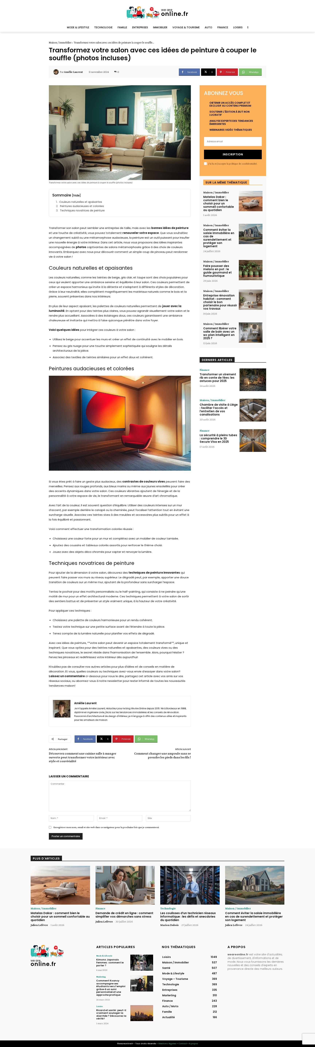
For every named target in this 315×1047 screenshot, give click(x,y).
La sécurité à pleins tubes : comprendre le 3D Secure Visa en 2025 (218, 438)
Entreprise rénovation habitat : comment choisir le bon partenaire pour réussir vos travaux (220, 302)
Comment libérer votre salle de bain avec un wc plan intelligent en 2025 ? (219, 333)
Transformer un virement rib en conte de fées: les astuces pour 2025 (218, 377)
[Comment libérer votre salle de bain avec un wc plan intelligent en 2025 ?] (250, 332)
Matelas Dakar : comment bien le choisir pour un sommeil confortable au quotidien (218, 203)
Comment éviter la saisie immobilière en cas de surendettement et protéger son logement (218, 238)
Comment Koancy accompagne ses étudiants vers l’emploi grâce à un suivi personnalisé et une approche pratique (110, 988)
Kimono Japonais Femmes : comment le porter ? (110, 962)
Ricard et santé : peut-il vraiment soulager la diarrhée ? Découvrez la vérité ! (111, 1014)
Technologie (168, 908)
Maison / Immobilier (60, 42)
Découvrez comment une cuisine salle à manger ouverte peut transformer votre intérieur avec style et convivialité (82, 757)
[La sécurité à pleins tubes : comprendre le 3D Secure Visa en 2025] (253, 440)
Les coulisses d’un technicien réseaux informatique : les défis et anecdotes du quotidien (188, 916)
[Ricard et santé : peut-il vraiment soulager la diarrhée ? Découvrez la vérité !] (141, 1013)
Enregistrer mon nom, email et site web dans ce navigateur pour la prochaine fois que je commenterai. (106, 827)
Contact (182, 1043)
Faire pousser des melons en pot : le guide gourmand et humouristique (217, 271)
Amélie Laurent (73, 71)
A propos (193, 1043)
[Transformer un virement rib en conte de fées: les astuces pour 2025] (253, 379)
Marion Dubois (169, 925)
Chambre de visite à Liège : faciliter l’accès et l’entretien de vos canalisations (219, 409)
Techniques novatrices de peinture (82, 210)
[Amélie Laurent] (56, 72)
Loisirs (99, 1006)
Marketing (101, 977)
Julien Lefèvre (39, 925)
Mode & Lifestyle (104, 956)
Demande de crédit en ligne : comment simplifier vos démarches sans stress (124, 915)
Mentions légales (167, 1043)
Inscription (233, 154)
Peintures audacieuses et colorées (82, 206)
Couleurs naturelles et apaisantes (80, 202)
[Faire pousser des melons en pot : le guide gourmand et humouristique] (250, 270)
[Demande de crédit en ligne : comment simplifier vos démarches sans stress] (125, 885)
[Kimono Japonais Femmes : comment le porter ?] (141, 963)
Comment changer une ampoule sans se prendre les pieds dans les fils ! (162, 755)
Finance (204, 369)
